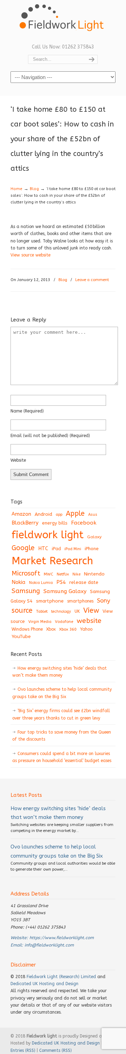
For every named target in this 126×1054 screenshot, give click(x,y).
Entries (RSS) (22, 1050)
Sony (103, 600)
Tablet (42, 611)
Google (23, 548)
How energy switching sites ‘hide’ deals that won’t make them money (59, 672)
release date (83, 582)
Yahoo (86, 629)
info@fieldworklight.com (49, 945)
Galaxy (94, 536)
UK (77, 611)
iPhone (92, 548)
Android (43, 514)
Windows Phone (27, 629)
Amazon (21, 514)
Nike (76, 574)
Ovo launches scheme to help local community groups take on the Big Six (62, 693)
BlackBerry (25, 523)
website (18, 460)
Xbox (51, 629)
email (50, 435)
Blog (34, 189)
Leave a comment (92, 280)
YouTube (21, 636)
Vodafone (64, 621)
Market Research (52, 561)
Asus (92, 514)
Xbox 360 (68, 629)
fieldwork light (48, 535)
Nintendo (94, 574)
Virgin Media (39, 621)
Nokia (19, 582)
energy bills (55, 523)
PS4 (61, 582)
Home (16, 189)
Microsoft (26, 573)
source (22, 610)
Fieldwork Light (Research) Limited (61, 976)
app (59, 514)
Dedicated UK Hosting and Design (44, 983)
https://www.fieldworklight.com (61, 937)
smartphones (80, 601)
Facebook (83, 523)
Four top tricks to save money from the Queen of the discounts (61, 736)
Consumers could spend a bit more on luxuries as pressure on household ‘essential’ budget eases (61, 757)
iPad (56, 548)
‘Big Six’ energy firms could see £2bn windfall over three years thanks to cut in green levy (61, 714)
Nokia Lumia (41, 582)
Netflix (63, 574)
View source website (30, 255)
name (27, 411)
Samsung (26, 591)
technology (61, 611)
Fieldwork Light (62, 21)
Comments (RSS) (55, 1050)
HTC (43, 549)
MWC (48, 574)
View (91, 610)
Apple (75, 513)
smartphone (50, 601)
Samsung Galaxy (64, 591)
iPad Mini (72, 549)
